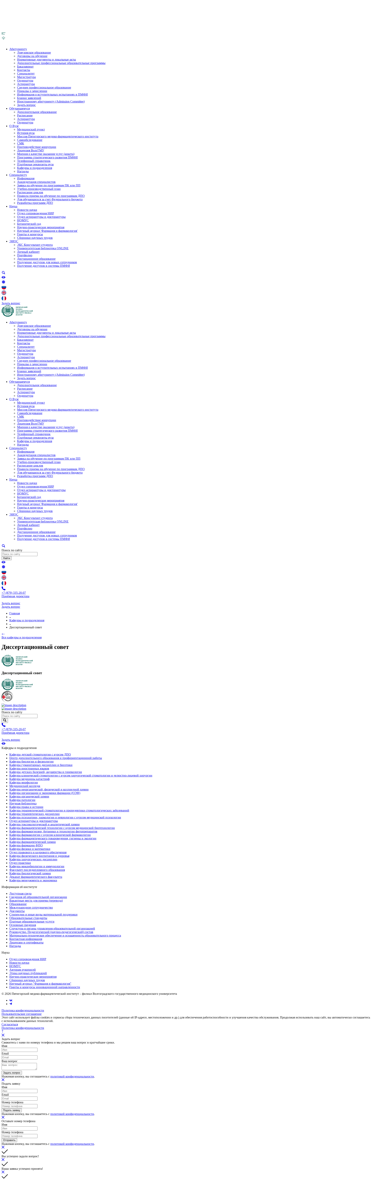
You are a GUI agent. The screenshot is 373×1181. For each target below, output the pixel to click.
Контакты (23, 70)
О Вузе (14, 126)
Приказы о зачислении (32, 91)
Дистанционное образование (36, 258)
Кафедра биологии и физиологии (31, 761)
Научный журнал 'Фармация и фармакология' (47, 230)
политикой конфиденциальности (72, 1076)
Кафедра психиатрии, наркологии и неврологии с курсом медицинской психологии (65, 817)
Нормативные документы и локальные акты (46, 59)
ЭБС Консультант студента (35, 244)
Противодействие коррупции (36, 147)
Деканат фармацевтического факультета (35, 876)
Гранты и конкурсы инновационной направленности (44, 987)
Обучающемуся (19, 108)
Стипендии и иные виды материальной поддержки (43, 914)
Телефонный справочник (34, 161)
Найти (6, 558)
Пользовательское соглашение (22, 1014)
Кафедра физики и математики (29, 849)
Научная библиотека (23, 803)
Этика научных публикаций (28, 973)
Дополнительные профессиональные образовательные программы (61, 63)
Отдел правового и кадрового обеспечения (37, 852)
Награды (23, 171)
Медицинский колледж (24, 786)
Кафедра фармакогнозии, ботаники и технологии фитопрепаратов (53, 831)
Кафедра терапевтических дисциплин (34, 814)
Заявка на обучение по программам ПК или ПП (48, 185)
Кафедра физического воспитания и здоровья (39, 855)
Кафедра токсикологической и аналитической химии (44, 824)
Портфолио (24, 255)
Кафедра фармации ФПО (26, 845)
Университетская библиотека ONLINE (43, 248)
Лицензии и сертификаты (26, 942)
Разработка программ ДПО (35, 202)
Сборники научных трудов (35, 237)
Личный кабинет (28, 251)
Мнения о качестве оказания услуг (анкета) (45, 154)
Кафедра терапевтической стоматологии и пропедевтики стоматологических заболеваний (69, 810)
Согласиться (10, 1024)
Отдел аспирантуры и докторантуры (41, 216)
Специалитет (26, 73)
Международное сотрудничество (31, 907)
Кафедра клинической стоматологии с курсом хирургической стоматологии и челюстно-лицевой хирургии (80, 775)
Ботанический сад (29, 223)
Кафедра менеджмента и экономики (33, 880)
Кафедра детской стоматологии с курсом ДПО (40, 754)
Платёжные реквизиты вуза (35, 164)
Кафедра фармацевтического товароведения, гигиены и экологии (52, 838)
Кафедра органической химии (29, 796)
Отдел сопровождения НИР (35, 213)
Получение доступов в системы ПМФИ (43, 265)
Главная (14, 613)
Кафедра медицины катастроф (29, 779)
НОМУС (23, 220)
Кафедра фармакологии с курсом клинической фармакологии (50, 835)
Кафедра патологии (22, 800)
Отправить (9, 1140)
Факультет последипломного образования (37, 869)
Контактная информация (25, 939)
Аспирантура (26, 84)
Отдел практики (20, 862)
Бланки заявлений (29, 98)
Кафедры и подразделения (34, 168)
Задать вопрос (26, 105)
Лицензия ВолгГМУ (30, 150)
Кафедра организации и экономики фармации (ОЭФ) (44, 793)
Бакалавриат (25, 66)
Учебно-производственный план (39, 188)
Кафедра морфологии (23, 782)
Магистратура (26, 77)
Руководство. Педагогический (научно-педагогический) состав (51, 932)
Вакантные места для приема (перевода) (36, 900)
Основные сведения (22, 925)
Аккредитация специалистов (36, 181)
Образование (18, 904)
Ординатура (25, 80)
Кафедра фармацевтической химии (32, 842)
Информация (25, 178)
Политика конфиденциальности (23, 1010)
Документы (17, 911)
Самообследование (29, 140)
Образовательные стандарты (28, 918)
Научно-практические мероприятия (40, 227)
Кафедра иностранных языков (29, 768)
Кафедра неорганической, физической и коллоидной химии (49, 789)
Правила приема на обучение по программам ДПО (51, 195)
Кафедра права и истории (26, 807)
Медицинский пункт (31, 129)
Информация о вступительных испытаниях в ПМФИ (52, 94)
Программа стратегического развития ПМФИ (47, 157)
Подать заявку (11, 1110)
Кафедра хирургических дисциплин (33, 859)
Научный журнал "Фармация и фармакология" (40, 983)
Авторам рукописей (22, 969)
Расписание (25, 115)
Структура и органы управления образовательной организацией (52, 928)
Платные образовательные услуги (31, 921)
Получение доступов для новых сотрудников (47, 262)
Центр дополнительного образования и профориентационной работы (55, 758)
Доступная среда (20, 893)
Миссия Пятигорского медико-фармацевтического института (57, 136)
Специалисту (18, 175)
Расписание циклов (30, 192)
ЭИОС (13, 241)
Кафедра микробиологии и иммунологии (36, 866)
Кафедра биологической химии (30, 873)
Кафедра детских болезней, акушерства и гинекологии (45, 772)
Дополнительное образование (37, 112)
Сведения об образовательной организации (38, 897)
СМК (20, 143)
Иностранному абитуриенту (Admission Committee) (51, 101)
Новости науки (27, 209)
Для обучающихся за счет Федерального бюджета (50, 199)
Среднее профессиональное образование (44, 87)
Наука (13, 206)
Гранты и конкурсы (30, 234)
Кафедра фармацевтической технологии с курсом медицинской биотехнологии (62, 828)
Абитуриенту (18, 49)
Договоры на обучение (32, 56)
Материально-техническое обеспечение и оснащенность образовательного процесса (65, 935)
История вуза (26, 133)
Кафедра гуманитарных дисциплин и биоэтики (40, 765)
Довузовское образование (34, 52)
